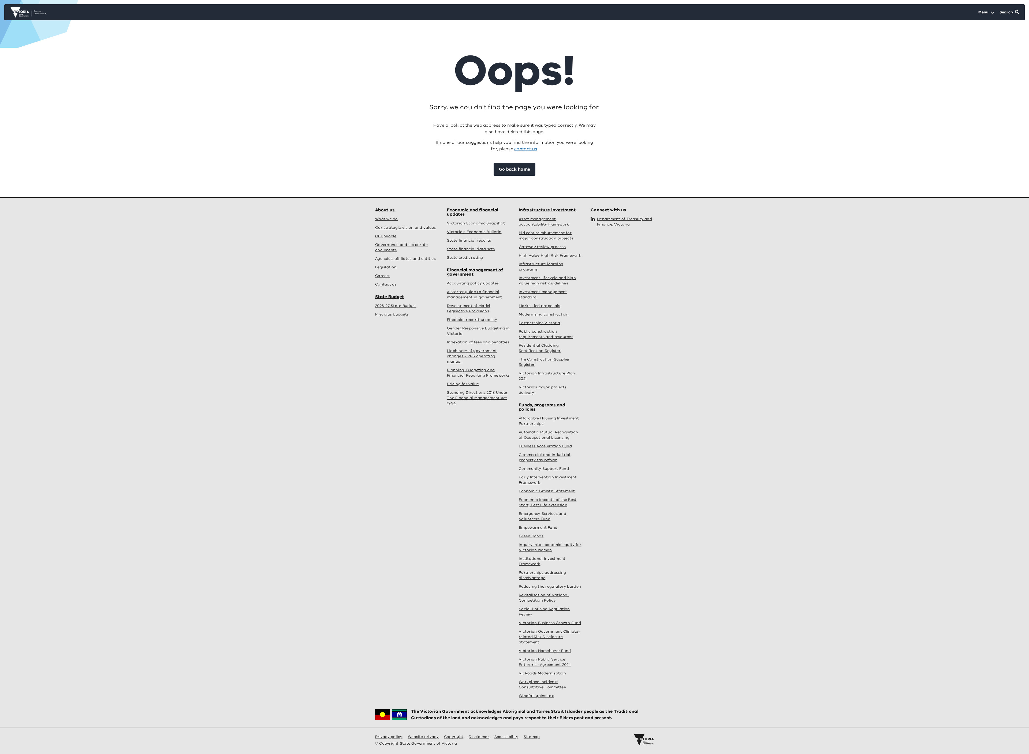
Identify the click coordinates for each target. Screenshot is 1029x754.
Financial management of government (475, 272)
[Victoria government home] (644, 739)
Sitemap (532, 736)
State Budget (389, 297)
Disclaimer (479, 736)
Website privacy (423, 736)
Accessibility (506, 736)
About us (384, 210)
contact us (525, 149)
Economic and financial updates (472, 212)
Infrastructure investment (547, 210)
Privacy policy (388, 736)
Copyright (453, 736)
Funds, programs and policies (542, 407)
